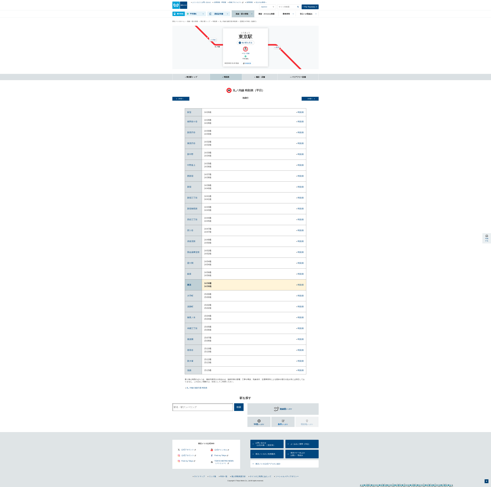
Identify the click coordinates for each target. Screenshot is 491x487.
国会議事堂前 (193, 252)
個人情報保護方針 (238, 476)
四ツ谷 (190, 230)
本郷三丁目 (192, 328)
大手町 (213, 40)
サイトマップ (199, 476)
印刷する (486, 240)
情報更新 (248, 63)
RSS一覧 (223, 476)
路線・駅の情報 (192, 21)
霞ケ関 (190, 263)
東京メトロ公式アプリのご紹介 (268, 464)
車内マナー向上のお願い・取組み (298, 454)
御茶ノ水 (191, 317)
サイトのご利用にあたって (260, 476)
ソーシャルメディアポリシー (287, 476)
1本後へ (310, 99)
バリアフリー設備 (299, 77)
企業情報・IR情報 (220, 2)
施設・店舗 (260, 77)
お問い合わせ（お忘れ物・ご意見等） (265, 444)
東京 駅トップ (205, 21)
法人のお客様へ (261, 2)
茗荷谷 (190, 350)
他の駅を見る (247, 43)
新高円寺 (191, 132)
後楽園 (190, 339)
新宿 (189, 187)
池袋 (189, 370)
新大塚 (190, 361)
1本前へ (181, 99)
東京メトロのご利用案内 (265, 454)
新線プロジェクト (235, 2)
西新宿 (190, 176)
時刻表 (215, 21)
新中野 (190, 154)
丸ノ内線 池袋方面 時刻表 (228, 21)
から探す (286, 409)
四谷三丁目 (192, 219)
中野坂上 (191, 165)
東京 (189, 285)
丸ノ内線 (246, 53)
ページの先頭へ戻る (486, 481)
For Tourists (309, 7)
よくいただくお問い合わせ (201, 2)
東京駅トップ (191, 77)
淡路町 (190, 306)
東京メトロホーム (178, 21)
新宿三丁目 (192, 198)
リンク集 (212, 476)
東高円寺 (191, 143)
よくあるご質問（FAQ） (300, 444)
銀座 (277, 47)
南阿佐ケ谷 (192, 121)
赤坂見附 (191, 241)
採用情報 (250, 2)
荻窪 (189, 112)
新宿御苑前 (192, 209)
